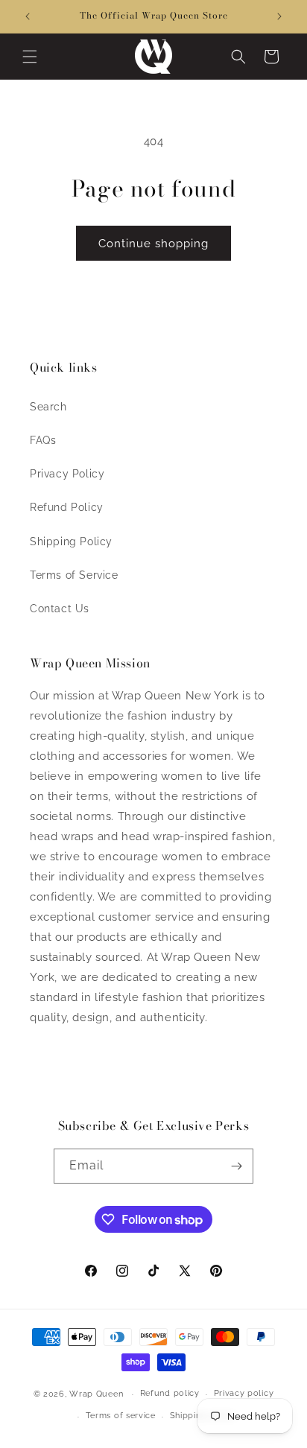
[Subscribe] (236, 1166)
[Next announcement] (279, 16)
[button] (29, 56)
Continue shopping (153, 243)
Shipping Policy (71, 541)
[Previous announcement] (27, 16)
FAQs (43, 440)
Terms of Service (74, 575)
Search (48, 407)
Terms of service (121, 1415)
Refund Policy (67, 507)
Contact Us (59, 609)
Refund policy (170, 1393)
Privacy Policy (67, 474)
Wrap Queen (96, 1394)
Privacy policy (244, 1393)
